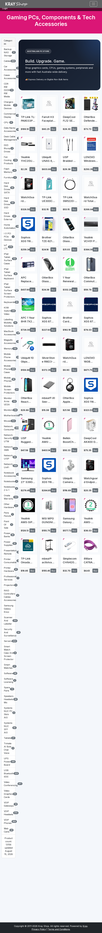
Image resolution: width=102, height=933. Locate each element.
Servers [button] (8, 641)
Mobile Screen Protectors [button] (8, 389)
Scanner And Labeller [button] (8, 620)
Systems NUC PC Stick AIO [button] (8, 713)
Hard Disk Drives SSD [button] (8, 203)
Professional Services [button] (8, 578)
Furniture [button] (8, 177)
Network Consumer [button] (8, 428)
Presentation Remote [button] (8, 552)
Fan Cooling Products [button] (8, 160)
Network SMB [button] (8, 448)
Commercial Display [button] (8, 115)
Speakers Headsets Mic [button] (8, 699)
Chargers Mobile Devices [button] (8, 105)
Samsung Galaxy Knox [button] (8, 608)
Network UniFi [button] (8, 466)
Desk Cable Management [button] (8, 138)
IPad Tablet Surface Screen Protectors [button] (8, 290)
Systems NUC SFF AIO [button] (8, 728)
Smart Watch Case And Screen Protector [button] (8, 653)
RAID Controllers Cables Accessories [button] (8, 595)
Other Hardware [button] (8, 506)
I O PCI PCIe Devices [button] (8, 236)
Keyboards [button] (8, 302)
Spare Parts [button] (8, 689)
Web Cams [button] (8, 830)
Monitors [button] (8, 410)
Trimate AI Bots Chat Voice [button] (8, 748)
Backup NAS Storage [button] (8, 52)
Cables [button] (8, 61)
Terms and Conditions (59, 929)
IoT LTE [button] (8, 247)
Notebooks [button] (8, 481)
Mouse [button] (8, 421)
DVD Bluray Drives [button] (8, 148)
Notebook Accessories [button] (8, 474)
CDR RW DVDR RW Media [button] (8, 90)
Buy (32, 129)
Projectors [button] (8, 585)
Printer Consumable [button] (8, 561)
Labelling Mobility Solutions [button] (8, 322)
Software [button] (8, 673)
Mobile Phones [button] (8, 379)
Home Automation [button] (8, 226)
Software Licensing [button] (8, 680)
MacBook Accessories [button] (8, 333)
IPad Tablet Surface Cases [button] (8, 259)
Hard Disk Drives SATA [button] (8, 188)
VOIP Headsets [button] (8, 813)
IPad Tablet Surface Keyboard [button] (8, 274)
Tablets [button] (8, 738)
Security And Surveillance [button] (8, 632)
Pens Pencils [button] (8, 514)
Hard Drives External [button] (8, 216)
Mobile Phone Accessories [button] (8, 357)
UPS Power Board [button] (8, 761)
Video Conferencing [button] (8, 784)
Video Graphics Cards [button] (8, 793)
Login (5, 8)
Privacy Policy (39, 929)
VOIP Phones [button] (8, 821)
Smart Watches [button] (8, 666)
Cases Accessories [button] (8, 77)
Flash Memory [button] (8, 170)
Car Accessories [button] (8, 68)
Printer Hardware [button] (8, 569)
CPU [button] (8, 122)
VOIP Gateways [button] (8, 804)
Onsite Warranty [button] (8, 497)
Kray (85, 926)
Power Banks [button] (8, 535)
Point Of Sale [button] (8, 524)
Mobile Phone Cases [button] (8, 369)
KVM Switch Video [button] (8, 310)
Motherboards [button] (8, 415)
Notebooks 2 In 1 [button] (8, 488)
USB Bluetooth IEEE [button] (8, 773)
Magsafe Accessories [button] (8, 341)
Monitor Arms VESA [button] (8, 401)
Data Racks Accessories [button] (8, 129)
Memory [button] (8, 348)
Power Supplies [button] (8, 543)
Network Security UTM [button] (8, 438)
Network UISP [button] (8, 457)
